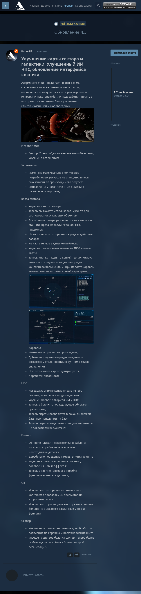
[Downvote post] (77, 554)
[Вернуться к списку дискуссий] (5, 5)
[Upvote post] (70, 554)
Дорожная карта (51, 5)
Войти (120, 5)
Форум (68, 5)
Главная (34, 5)
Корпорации (83, 5)
